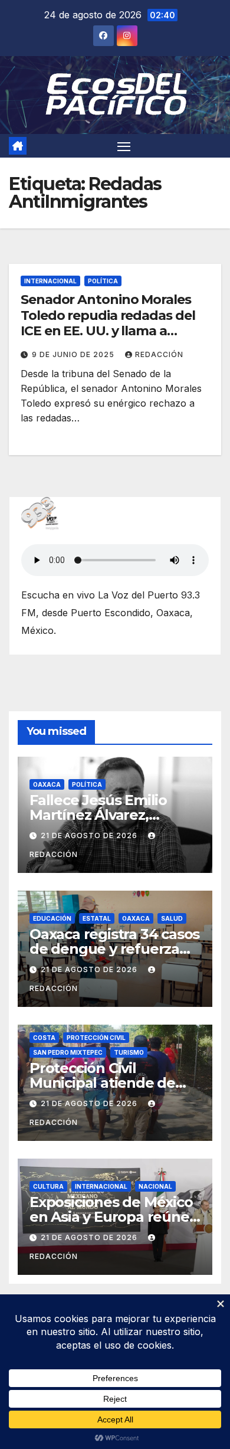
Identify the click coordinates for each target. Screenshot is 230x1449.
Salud (172, 918)
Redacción (159, 354)
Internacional (50, 280)
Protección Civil (96, 1037)
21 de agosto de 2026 (90, 835)
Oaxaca (47, 784)
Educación (52, 918)
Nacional (155, 1186)
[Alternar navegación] (124, 146)
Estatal (97, 918)
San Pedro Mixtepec (68, 1052)
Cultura (48, 1186)
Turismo (129, 1052)
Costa (44, 1037)
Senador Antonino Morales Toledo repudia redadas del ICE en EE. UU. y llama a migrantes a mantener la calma (108, 331)
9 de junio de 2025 (74, 354)
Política (103, 280)
